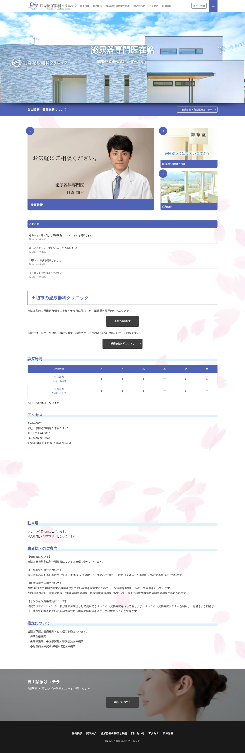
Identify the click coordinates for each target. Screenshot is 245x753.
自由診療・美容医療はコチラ (197, 109)
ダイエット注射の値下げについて (46, 272)
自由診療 (167, 5)
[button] (3, 57)
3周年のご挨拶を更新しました (45, 260)
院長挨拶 (84, 5)
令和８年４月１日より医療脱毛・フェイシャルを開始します (60, 235)
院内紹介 (97, 5)
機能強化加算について (122, 343)
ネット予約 (199, 5)
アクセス (153, 5)
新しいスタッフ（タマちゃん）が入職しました (53, 247)
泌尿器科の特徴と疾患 (118, 5)
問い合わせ (139, 5)
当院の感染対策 (122, 321)
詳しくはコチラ (122, 702)
